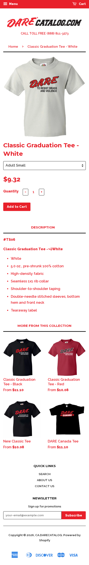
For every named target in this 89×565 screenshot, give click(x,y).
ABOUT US (44, 480)
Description (43, 227)
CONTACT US (44, 486)
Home (13, 47)
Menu (13, 4)
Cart (82, 4)
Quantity (11, 191)
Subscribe (73, 515)
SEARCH (45, 474)
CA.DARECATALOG (48, 535)
